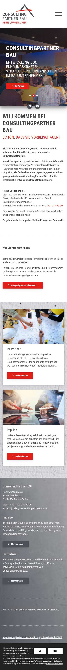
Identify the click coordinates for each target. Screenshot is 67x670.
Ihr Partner (19, 86)
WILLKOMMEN (11, 609)
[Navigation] (58, 14)
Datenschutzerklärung (28, 637)
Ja (40, 651)
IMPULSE (41, 609)
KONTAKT (53, 609)
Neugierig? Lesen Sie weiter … (24, 285)
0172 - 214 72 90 (53, 205)
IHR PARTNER (27, 609)
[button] (30, 95)
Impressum (9, 637)
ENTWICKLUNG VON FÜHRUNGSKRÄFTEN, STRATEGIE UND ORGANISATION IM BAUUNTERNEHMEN (31, 69)
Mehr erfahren (21, 375)
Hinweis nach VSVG (51, 637)
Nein (55, 651)
